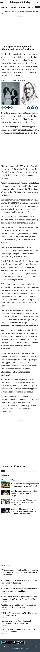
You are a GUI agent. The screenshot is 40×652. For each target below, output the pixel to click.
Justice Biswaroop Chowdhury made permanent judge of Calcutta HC (17, 622)
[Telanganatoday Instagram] (21, 466)
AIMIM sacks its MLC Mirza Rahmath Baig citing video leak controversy (19, 605)
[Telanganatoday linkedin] (24, 466)
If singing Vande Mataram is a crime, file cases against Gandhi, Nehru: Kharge (24, 493)
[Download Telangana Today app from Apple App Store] (28, 108)
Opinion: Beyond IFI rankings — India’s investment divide (18, 630)
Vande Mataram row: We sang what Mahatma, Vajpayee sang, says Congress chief (24, 502)
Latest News (7, 565)
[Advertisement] (20, 441)
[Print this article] (36, 108)
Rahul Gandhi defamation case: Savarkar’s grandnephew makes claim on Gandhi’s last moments (24, 511)
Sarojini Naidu (5, 475)
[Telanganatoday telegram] (27, 466)
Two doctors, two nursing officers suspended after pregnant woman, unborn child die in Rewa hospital (20, 572)
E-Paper (37, 7)
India (28, 7)
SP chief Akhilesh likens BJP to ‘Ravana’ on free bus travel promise (19, 581)
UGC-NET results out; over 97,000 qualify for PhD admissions (20, 614)
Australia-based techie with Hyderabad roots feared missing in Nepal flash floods (20, 589)
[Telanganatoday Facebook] (12, 466)
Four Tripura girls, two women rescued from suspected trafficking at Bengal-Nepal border (20, 597)
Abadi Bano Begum (12, 471)
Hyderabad (4, 7)
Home (2, 11)
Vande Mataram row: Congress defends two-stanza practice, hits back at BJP (25, 484)
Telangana (13, 7)
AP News (22, 7)
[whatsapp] (2, 107)
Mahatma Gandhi (30, 471)
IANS (4, 80)
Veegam (26, 648)
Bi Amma (21, 471)
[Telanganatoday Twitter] (15, 466)
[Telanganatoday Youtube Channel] (18, 466)
